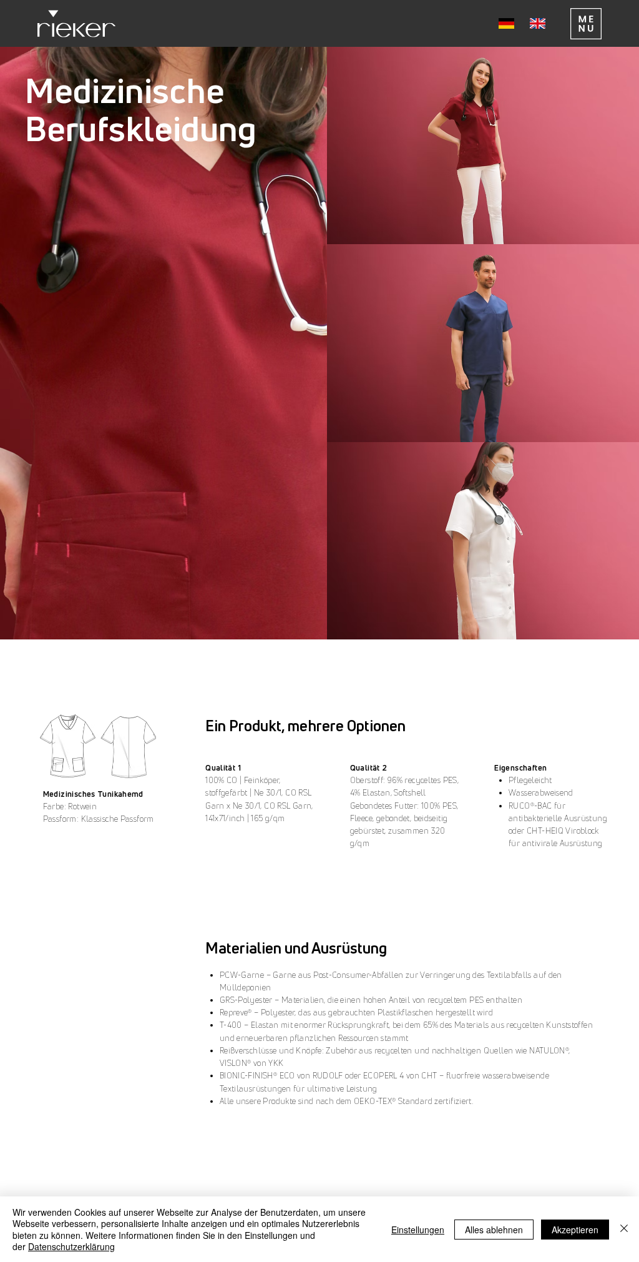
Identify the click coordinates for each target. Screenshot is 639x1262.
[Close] (624, 1229)
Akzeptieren (575, 1229)
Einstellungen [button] (417, 1229)
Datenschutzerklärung (71, 1246)
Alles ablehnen (494, 1229)
